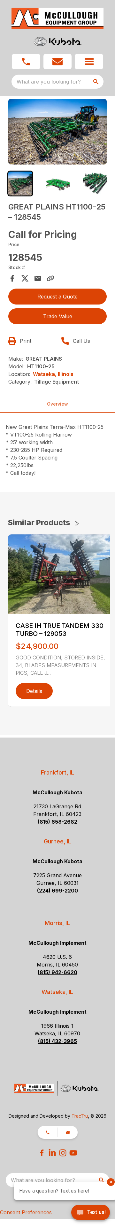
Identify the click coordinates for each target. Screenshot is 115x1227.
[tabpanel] (57, 132)
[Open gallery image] (57, 131)
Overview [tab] (57, 404)
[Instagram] (63, 1153)
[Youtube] (73, 1153)
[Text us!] (90, 1213)
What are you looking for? (49, 81)
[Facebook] (42, 1153)
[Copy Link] (50, 278)
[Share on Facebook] (12, 278)
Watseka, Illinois (53, 374)
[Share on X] (25, 278)
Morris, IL (57, 923)
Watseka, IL (57, 991)
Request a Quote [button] (57, 296)
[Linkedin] (52, 1153)
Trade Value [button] (57, 316)
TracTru (80, 1116)
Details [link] (34, 691)
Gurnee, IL (57, 841)
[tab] (20, 183)
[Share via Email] (38, 278)
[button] (26, 62)
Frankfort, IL (57, 772)
